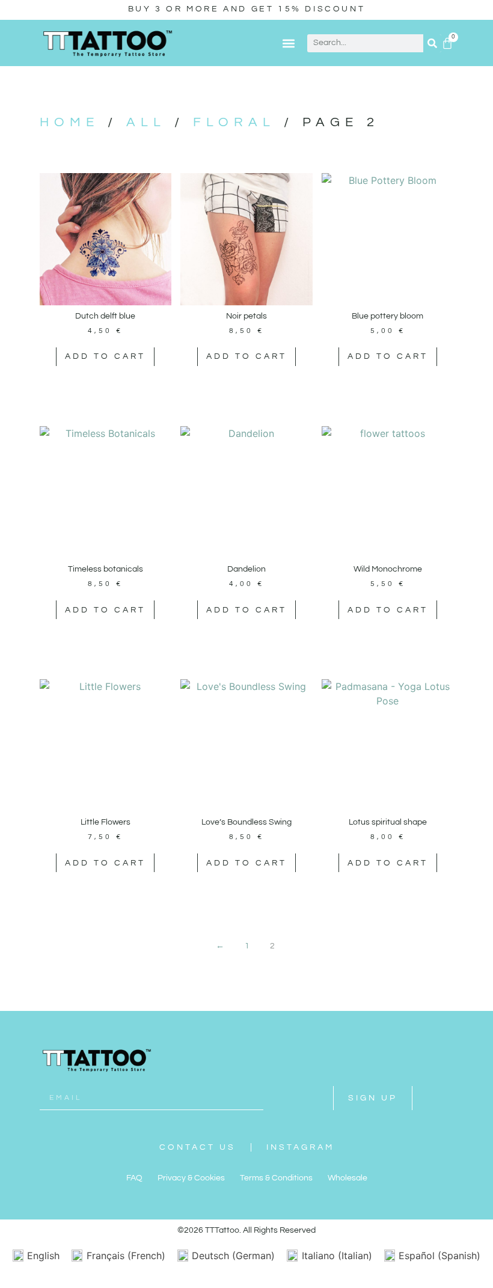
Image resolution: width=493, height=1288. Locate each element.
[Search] (432, 43)
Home (69, 122)
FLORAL (234, 122)
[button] (288, 43)
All (146, 122)
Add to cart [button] (105, 356)
